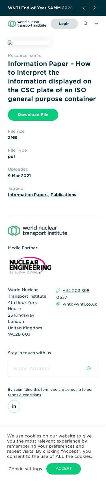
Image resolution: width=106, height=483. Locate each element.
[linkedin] (14, 406)
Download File (33, 114)
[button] (25, 468)
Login (64, 24)
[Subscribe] (89, 368)
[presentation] (84, 7)
